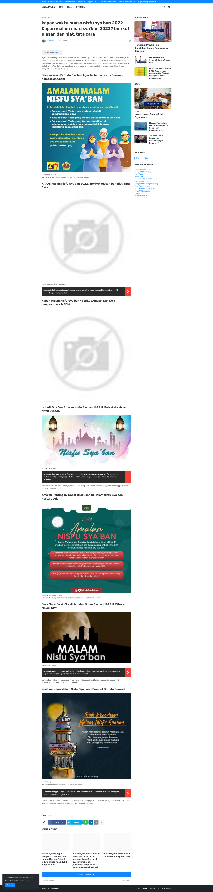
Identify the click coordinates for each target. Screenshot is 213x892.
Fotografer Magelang (49, 5)
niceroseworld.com (142, 169)
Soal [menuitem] (69, 7)
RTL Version (166, 888)
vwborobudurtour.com (109, 5)
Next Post (126, 881)
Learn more (23, 880)
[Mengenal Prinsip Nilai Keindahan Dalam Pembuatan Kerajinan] (152, 31)
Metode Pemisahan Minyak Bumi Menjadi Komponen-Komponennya (158, 126)
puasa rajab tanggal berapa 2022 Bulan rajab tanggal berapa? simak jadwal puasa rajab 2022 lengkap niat (54, 859)
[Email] (96, 822)
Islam (50, 18)
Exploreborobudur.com (108, 2)
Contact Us (154, 888)
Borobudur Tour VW (141, 196)
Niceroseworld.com (55, 2)
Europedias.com (69, 2)
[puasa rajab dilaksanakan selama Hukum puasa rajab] (117, 842)
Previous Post (48, 881)
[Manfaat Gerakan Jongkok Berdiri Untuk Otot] (140, 60)
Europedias (54, 888)
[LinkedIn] (91, 822)
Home (44, 2)
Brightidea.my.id (92, 2)
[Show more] (101, 822)
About (145, 888)
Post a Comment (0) (86, 874)
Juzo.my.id (81, 2)
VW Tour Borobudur (141, 181)
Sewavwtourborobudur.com (90, 5)
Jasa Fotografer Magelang (144, 188)
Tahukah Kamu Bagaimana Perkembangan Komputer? (156, 139)
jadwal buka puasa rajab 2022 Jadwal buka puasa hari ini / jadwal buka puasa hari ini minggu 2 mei (160, 73)
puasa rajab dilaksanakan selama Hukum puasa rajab (117, 855)
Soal (146, 158)
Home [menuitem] (61, 7)
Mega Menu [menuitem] (80, 7)
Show (55, 52)
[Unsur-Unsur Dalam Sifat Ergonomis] (152, 98)
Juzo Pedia (48, 6)
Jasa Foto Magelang (142, 186)
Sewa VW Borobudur (142, 191)
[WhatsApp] (85, 822)
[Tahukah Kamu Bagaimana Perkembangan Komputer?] (140, 139)
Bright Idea (138, 176)
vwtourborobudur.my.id (127, 2)
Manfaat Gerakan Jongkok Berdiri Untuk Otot (159, 59)
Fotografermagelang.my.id (146, 2)
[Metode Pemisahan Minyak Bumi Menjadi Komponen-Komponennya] (140, 126)
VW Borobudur (140, 193)
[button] (164, 7)
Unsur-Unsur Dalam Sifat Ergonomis (148, 116)
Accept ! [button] (10, 885)
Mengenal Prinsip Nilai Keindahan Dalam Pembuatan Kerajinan (151, 47)
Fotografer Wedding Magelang (146, 184)
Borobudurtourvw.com (128, 5)
